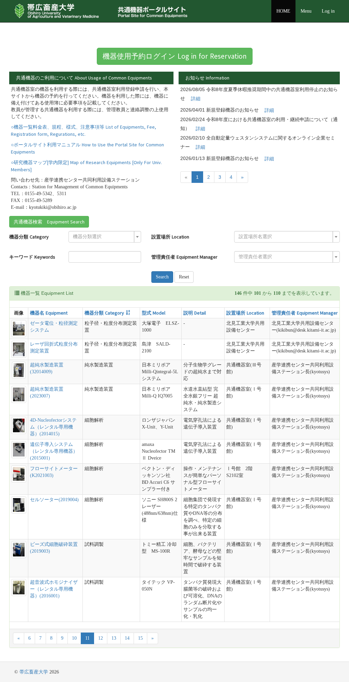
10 (74, 638)
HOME (283, 11)
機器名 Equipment (48, 313)
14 (127, 638)
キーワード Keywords (32, 257)
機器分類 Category (29, 237)
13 (113, 638)
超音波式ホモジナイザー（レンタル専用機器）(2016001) (54, 589)
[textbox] (103, 236)
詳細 (195, 98)
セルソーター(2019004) (54, 499)
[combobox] (105, 237)
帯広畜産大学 (33, 671)
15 (140, 638)
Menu (306, 11)
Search (162, 276)
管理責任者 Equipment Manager (184, 257)
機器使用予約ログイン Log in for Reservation (175, 56)
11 (87, 638)
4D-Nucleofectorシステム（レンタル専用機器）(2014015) (53, 427)
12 (100, 638)
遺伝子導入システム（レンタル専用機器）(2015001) (54, 451)
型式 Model (153, 313)
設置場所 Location (170, 237)
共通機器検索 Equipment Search (49, 221)
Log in (328, 11)
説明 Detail (194, 313)
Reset (184, 276)
